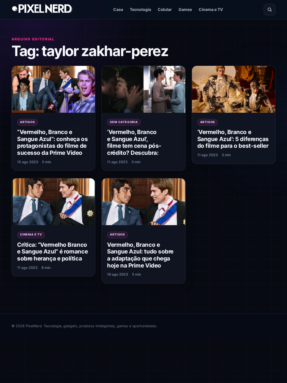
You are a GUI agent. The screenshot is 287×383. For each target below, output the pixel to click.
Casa (118, 9)
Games (185, 9)
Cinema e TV (211, 9)
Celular (165, 9)
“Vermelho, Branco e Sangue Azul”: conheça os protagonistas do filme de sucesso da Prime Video (52, 142)
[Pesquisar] (270, 9)
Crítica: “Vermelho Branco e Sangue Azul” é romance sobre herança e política (52, 251)
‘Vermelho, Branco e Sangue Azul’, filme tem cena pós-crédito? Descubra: (134, 142)
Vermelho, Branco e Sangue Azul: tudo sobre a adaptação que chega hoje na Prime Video (140, 255)
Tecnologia (140, 9)
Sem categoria (124, 122)
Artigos (27, 122)
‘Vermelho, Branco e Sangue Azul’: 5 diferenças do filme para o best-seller (233, 138)
